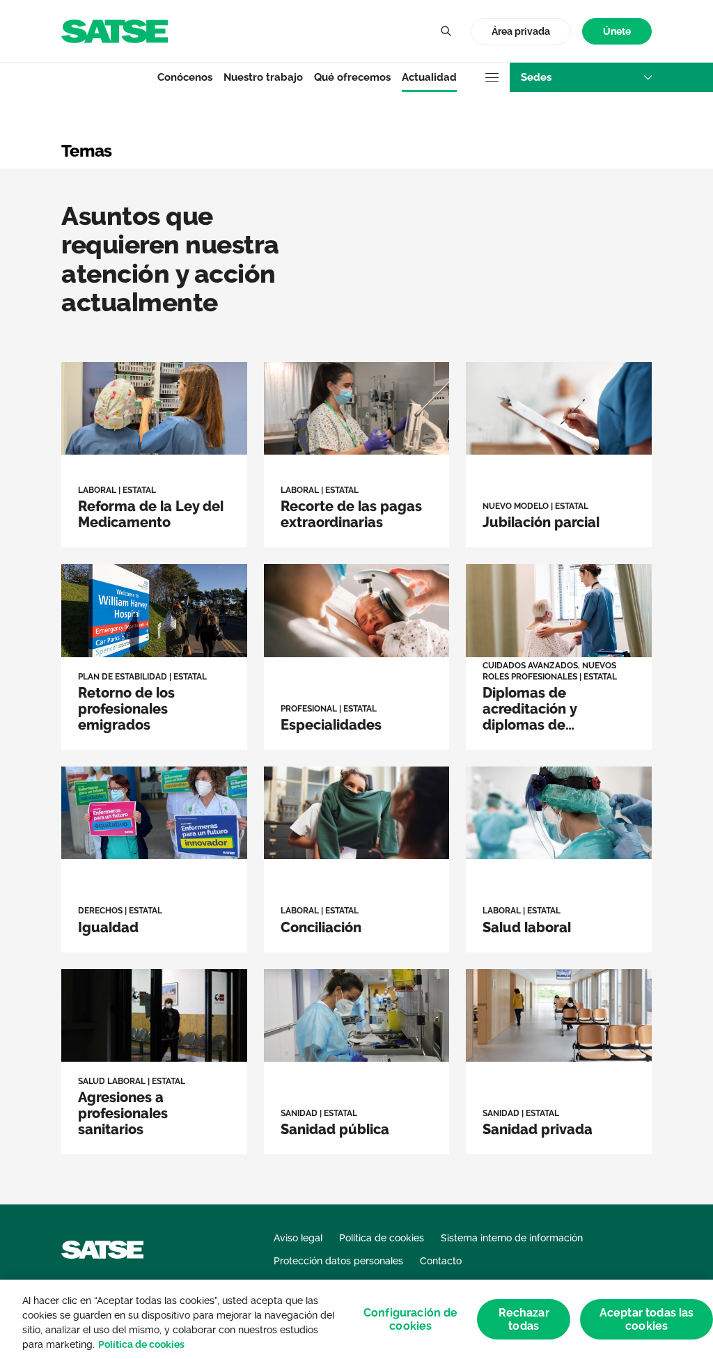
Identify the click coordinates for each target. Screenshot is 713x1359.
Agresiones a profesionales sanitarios (123, 1113)
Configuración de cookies (410, 1319)
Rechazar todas (524, 1319)
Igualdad (108, 927)
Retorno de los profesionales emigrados (126, 708)
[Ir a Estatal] (114, 30)
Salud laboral (527, 927)
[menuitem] (617, 31)
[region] (356, 1319)
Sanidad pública (335, 1129)
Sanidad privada (538, 1129)
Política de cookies (141, 1344)
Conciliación (321, 927)
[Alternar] (446, 31)
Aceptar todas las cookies (647, 1319)
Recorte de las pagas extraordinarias (351, 514)
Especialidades (331, 724)
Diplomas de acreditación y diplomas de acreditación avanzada (530, 724)
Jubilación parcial (541, 522)
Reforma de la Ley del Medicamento (150, 514)
